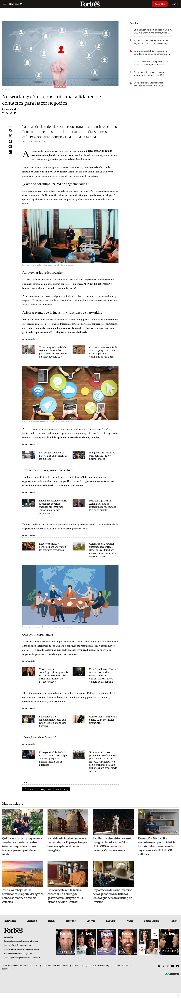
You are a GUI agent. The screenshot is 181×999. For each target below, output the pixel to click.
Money (51, 921)
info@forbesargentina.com (21, 945)
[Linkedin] (10, 152)
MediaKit (6, 966)
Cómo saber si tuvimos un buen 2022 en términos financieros (103, 720)
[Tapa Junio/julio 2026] (65, 942)
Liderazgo (32, 921)
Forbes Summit (151, 921)
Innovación (10, 921)
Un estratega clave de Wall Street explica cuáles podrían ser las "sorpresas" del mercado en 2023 (53, 352)
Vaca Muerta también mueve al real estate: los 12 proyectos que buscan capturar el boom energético (67, 844)
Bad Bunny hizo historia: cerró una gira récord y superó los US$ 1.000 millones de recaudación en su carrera (112, 844)
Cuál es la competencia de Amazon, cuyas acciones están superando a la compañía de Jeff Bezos (103, 352)
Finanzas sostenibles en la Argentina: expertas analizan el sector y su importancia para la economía (53, 507)
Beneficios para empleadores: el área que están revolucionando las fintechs (52, 721)
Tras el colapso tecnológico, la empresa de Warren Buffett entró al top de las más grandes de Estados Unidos (53, 675)
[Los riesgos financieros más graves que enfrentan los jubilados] (28, 455)
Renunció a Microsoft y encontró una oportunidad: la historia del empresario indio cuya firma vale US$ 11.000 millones (156, 846)
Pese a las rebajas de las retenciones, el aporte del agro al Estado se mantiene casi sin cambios (22, 896)
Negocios (45, 789)
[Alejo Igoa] (106, 942)
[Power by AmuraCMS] (172, 974)
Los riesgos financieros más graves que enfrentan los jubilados (53, 456)
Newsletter (17, 966)
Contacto (28, 966)
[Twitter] (10, 136)
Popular (134, 23)
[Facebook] (10, 141)
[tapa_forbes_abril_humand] (86, 942)
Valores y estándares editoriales (47, 966)
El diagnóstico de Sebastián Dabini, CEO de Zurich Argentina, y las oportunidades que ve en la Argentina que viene (153, 31)
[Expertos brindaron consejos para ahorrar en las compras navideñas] (28, 546)
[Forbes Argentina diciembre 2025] (127, 942)
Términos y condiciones (71, 966)
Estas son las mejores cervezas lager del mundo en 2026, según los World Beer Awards (152, 42)
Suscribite (160, 4)
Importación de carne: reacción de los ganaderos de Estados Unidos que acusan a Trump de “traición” (112, 896)
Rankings (110, 921)
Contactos (29, 789)
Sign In (175, 4)
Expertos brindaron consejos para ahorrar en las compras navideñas (52, 547)
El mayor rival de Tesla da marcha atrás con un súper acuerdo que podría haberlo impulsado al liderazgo (53, 758)
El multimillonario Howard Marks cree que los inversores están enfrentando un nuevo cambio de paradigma (103, 675)
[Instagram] (168, 966)
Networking (62, 789)
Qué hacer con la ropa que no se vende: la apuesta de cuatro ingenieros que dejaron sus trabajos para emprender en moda (22, 846)
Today (173, 921)
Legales (87, 966)
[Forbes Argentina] (90, 3)
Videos (129, 921)
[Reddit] (10, 146)
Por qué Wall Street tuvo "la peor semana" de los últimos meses (103, 456)
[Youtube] (172, 966)
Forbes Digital (9, 109)
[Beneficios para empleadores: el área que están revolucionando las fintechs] (28, 719)
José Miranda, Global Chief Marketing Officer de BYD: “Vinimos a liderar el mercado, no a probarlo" (152, 84)
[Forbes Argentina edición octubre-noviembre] (148, 942)
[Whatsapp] (10, 131)
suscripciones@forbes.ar (24, 954)
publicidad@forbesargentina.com (25, 941)
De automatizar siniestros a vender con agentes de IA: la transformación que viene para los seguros (152, 74)
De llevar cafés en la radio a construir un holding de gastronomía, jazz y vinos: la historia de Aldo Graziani (65, 896)
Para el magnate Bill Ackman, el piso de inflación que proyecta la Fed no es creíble (102, 505)
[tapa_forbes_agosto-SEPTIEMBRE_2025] (169, 942)
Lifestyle (91, 921)
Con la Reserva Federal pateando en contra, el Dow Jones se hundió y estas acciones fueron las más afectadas (102, 550)
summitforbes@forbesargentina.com (24, 949)
